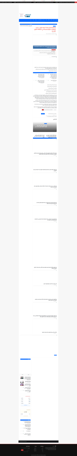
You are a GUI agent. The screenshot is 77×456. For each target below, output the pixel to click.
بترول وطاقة (54, 26)
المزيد (30, 19)
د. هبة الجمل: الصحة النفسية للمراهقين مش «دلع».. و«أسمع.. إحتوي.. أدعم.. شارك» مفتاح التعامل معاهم (27, 384)
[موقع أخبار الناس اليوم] (25, 15)
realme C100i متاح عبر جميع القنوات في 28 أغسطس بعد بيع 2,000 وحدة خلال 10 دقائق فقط (56, 2)
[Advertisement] (38, 7)
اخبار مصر (54, 19)
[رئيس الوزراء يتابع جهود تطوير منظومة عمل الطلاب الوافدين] (22, 382)
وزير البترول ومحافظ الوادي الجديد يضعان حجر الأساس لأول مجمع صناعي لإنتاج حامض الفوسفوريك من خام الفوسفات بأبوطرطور (28, 425)
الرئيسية (56, 19)
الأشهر (22, 374)
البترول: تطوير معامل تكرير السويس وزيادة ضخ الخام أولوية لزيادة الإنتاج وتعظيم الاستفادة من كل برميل (27, 422)
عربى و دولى (36, 19)
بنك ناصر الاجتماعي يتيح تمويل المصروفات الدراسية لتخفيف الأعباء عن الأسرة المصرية (27, 388)
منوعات (33, 19)
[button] (45, 16)
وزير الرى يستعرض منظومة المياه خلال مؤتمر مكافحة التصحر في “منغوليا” (28, 391)
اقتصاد (51, 19)
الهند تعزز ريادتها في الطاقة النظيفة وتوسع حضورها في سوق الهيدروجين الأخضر (27, 429)
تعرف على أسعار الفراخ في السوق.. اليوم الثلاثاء (37, 2)
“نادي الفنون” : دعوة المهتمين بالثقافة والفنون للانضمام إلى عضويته (20, 2)
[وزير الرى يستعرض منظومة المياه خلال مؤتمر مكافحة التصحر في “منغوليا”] (22, 391)
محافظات (49, 19)
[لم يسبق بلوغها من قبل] (22, 432)
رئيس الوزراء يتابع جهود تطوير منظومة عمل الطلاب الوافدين (28, 381)
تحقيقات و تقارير (40, 19)
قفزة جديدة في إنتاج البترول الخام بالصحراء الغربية (26, 25)
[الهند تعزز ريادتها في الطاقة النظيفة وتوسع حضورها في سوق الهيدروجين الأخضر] (22, 429)
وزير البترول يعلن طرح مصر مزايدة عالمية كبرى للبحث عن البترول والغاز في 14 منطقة (41, 127)
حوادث (43, 19)
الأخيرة (28, 374)
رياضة (46, 19)
